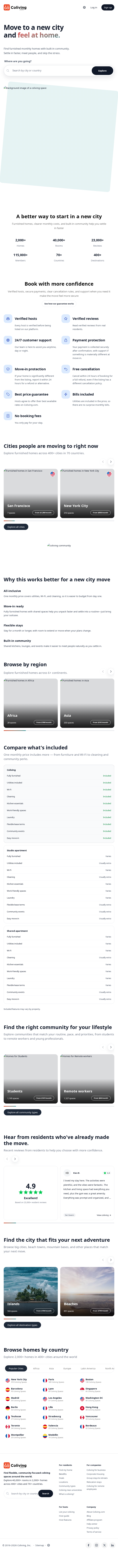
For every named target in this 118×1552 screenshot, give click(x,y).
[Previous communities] (103, 1047)
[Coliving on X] (104, 1545)
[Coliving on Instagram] (96, 1545)
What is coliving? (66, 1494)
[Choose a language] (84, 7)
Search (45, 1493)
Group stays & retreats (97, 1478)
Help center (92, 1523)
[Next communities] (111, 1047)
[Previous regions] (103, 671)
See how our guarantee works (59, 303)
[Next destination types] (111, 1259)
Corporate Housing (95, 1474)
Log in (93, 7)
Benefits (63, 1474)
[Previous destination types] (103, 1259)
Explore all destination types (22, 1325)
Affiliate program (94, 1519)
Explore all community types (23, 1112)
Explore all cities (16, 526)
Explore (102, 70)
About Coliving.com (96, 1511)
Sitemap (39, 1545)
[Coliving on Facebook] (88, 1545)
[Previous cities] (103, 461)
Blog (89, 1515)
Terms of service (94, 1531)
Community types (67, 1486)
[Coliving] (15, 7)
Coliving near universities (70, 1490)
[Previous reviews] (7, 1159)
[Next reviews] (15, 1159)
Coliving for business (96, 1470)
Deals (61, 1478)
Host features (65, 1519)
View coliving (104, 1215)
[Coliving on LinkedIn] (112, 1545)
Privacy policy (93, 1527)
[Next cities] (111, 461)
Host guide (64, 1515)
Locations (63, 1482)
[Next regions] (111, 671)
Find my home (65, 1470)
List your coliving (67, 1511)
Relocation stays (94, 1482)
